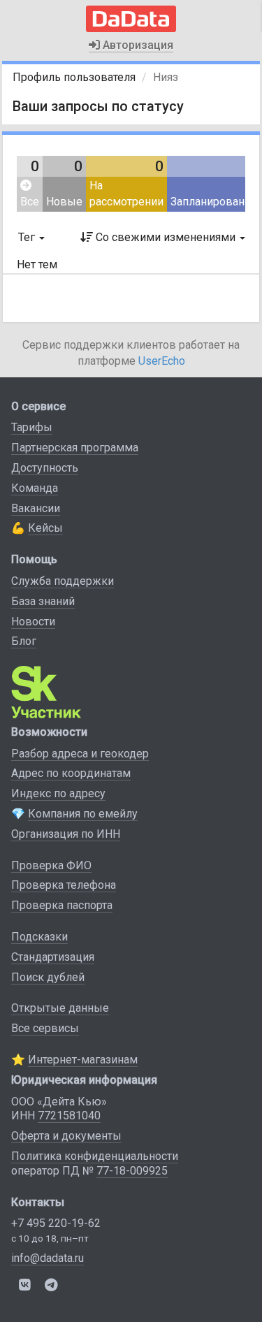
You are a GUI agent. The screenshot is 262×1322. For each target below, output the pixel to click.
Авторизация (136, 45)
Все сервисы (45, 1028)
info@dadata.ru (47, 1258)
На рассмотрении (126, 193)
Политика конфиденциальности (94, 1156)
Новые (64, 201)
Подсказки (39, 936)
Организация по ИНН (65, 834)
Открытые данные (60, 1008)
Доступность (44, 467)
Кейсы (45, 528)
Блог (23, 641)
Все (29, 201)
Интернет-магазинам (83, 1059)
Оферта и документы (66, 1135)
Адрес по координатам (71, 773)
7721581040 (69, 1115)
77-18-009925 (132, 1170)
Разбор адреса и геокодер (80, 753)
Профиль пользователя (74, 77)
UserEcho (161, 361)
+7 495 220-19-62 (56, 1223)
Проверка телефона (63, 885)
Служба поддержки (62, 581)
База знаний (43, 601)
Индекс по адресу (58, 793)
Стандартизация (52, 957)
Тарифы (31, 427)
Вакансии (35, 508)
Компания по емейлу (83, 813)
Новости (33, 621)
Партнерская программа (74, 447)
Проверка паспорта (61, 905)
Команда (34, 488)
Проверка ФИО (51, 865)
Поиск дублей (48, 977)
